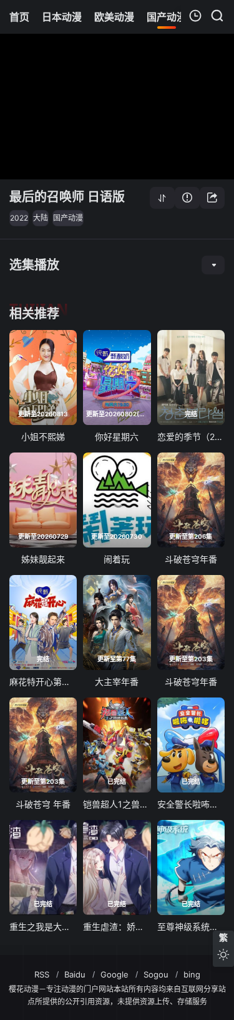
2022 (19, 217)
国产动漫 (68, 217)
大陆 (40, 217)
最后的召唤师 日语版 (67, 196)
